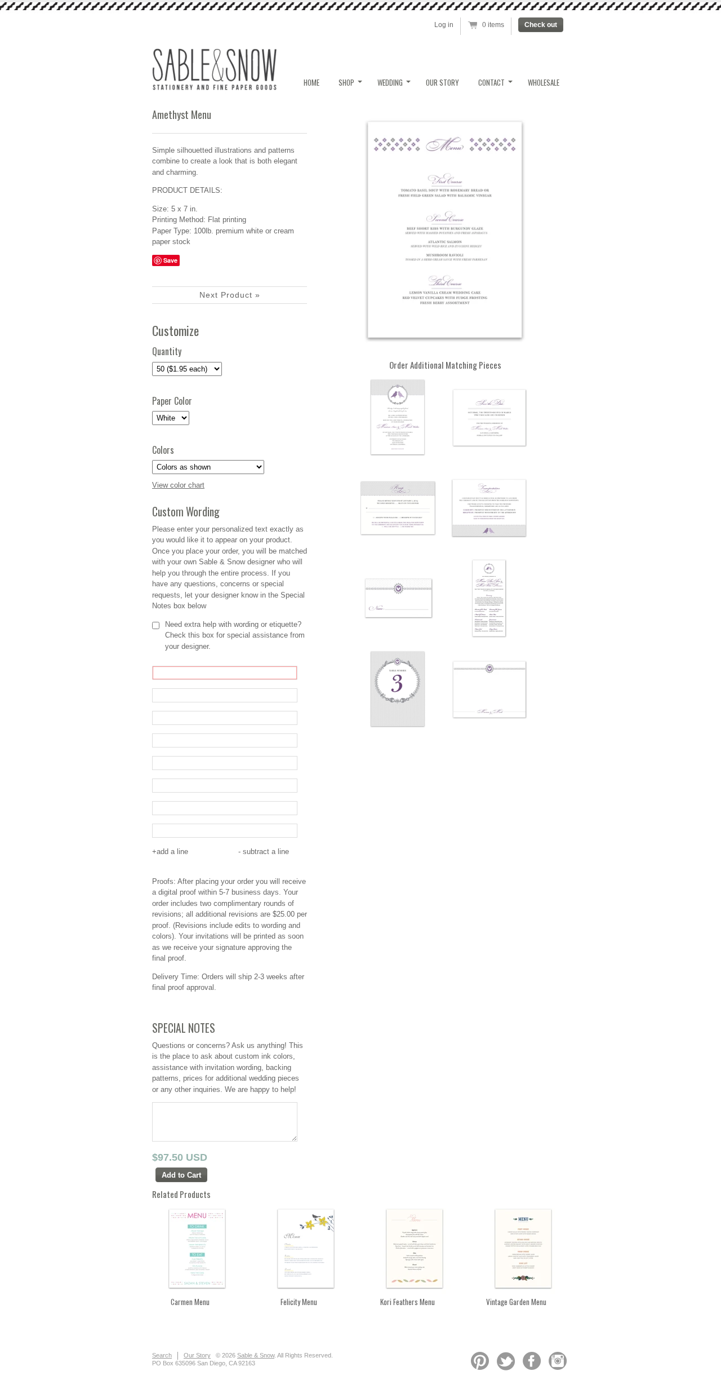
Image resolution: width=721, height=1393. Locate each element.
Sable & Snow (255, 1355)
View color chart (178, 485)
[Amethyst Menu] (445, 230)
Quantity (166, 351)
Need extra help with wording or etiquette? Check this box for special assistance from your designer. (235, 635)
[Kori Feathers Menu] (415, 1291)
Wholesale (543, 82)
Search (162, 1355)
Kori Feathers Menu (407, 1301)
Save (170, 260)
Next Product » (229, 294)
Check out (540, 25)
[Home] (214, 87)
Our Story (442, 82)
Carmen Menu (190, 1301)
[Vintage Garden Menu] (523, 1291)
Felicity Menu (299, 1301)
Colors (163, 450)
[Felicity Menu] (306, 1291)
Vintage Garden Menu (516, 1301)
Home (311, 82)
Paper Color (172, 401)
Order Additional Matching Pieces (445, 365)
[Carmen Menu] (197, 1291)
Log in (443, 25)
